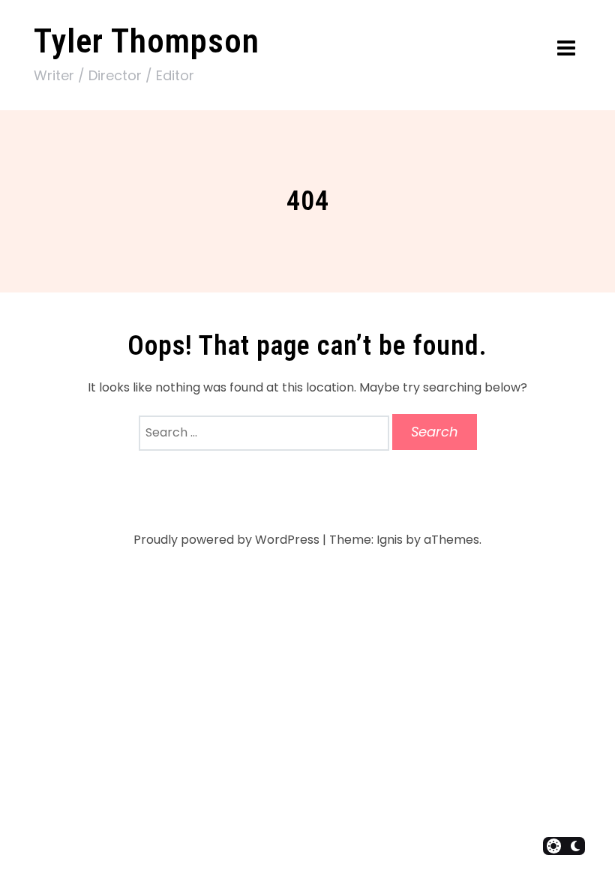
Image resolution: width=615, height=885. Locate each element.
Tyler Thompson (147, 41)
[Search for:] (265, 432)
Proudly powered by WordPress (227, 539)
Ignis (389, 539)
